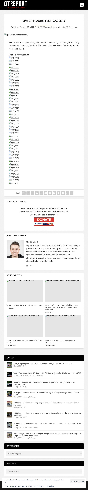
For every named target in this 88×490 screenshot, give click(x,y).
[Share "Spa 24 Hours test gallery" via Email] (63, 193)
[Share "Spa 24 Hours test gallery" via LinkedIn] (37, 193)
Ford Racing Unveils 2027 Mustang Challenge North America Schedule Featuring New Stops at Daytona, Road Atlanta (47, 434)
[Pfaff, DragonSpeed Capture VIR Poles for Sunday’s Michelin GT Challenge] (9, 365)
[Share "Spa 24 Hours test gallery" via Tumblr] (58, 193)
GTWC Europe (44, 27)
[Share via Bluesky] (50, 193)
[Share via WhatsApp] (24, 193)
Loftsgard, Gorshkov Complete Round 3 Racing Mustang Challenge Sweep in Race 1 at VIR (47, 393)
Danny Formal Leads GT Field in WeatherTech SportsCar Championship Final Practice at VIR (44, 383)
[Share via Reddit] (45, 193)
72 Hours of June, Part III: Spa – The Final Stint (24, 341)
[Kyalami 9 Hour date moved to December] (25, 291)
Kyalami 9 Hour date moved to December (24, 305)
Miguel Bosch (19, 27)
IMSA (24, 366)
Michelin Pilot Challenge (30, 428)
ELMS (24, 407)
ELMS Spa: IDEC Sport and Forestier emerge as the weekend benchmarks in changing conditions (47, 414)
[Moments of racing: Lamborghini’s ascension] (63, 326)
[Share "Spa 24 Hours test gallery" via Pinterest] (41, 193)
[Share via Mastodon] (54, 193)
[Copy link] (71, 193)
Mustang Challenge (29, 397)
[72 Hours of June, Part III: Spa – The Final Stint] (25, 326)
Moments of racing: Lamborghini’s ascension (60, 341)
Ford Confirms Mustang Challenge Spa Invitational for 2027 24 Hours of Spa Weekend (61, 307)
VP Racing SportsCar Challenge (33, 375)
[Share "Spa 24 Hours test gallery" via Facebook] (28, 193)
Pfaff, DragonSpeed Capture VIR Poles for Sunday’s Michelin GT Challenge (43, 364)
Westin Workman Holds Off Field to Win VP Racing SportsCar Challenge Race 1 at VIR (47, 373)
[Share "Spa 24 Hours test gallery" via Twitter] (32, 193)
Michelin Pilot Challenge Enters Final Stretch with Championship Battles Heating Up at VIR (47, 424)
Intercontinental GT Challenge (64, 27)
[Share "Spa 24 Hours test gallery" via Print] (67, 193)
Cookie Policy (48, 486)
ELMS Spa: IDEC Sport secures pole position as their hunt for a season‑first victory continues (46, 404)
